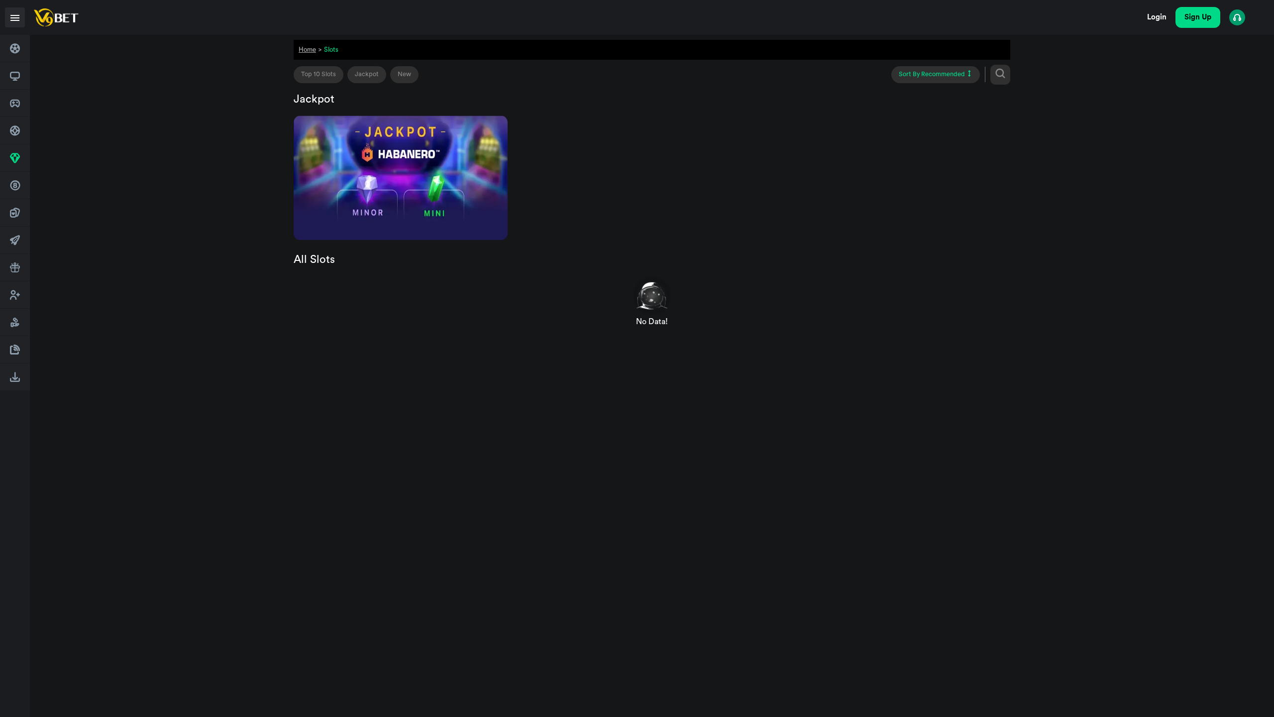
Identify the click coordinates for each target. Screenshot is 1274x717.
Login (1157, 17)
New (404, 74)
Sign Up (1197, 17)
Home (307, 49)
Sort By (932, 74)
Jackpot (367, 74)
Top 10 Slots (318, 74)
